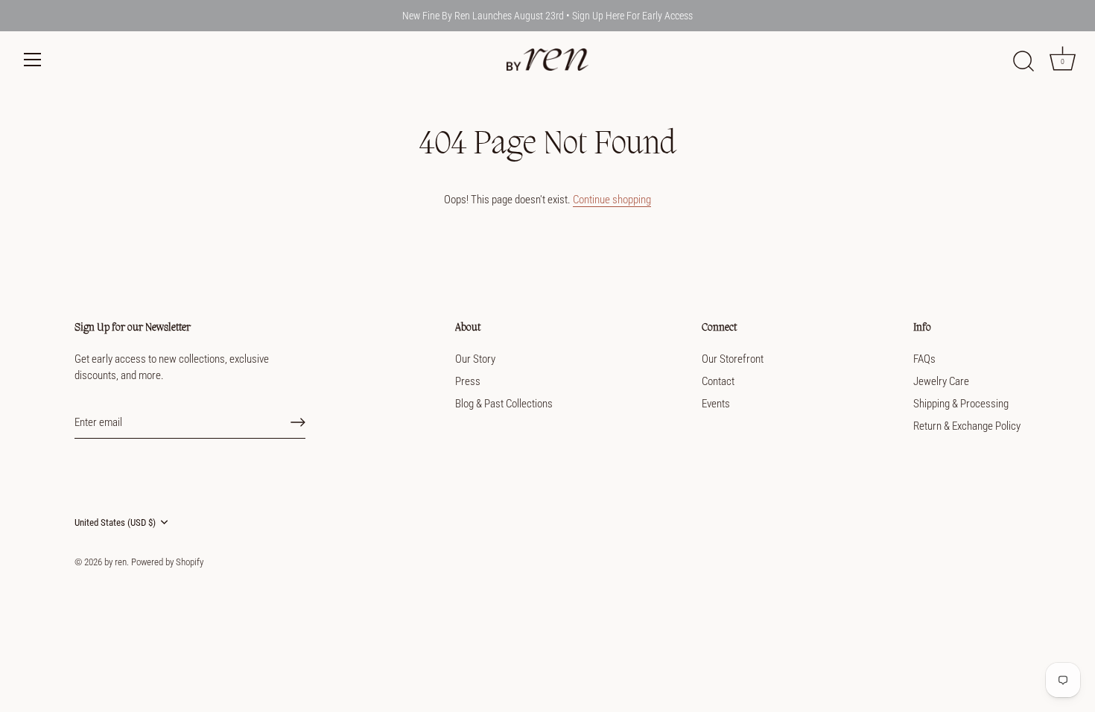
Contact (718, 381)
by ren (115, 562)
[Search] (1023, 61)
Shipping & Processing (961, 403)
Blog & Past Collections (504, 403)
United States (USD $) (115, 522)
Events (716, 403)
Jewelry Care (941, 381)
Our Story (475, 359)
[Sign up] (298, 422)
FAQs (924, 359)
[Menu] (32, 59)
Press (467, 381)
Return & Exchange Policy (967, 426)
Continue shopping (612, 199)
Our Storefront (733, 359)
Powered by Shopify (167, 562)
